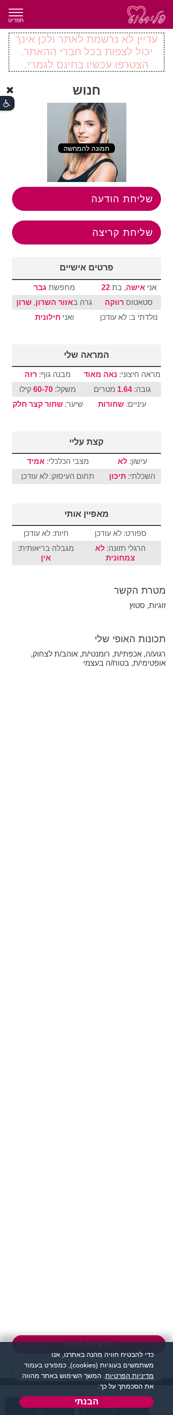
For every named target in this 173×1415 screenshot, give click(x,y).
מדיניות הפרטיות (129, 1375)
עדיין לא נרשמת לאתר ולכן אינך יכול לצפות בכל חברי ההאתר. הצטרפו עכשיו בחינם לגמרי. (86, 52)
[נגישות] (7, 103)
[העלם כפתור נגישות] (10, 90)
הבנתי (86, 1401)
